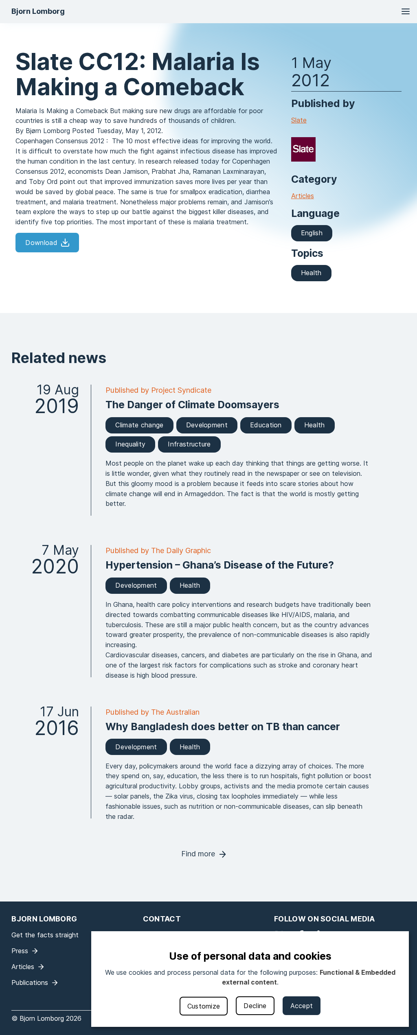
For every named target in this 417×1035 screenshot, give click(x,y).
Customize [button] (203, 1006)
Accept (301, 1006)
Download (41, 243)
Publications (29, 982)
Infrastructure (189, 444)
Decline (255, 1006)
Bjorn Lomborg (38, 11)
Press (19, 951)
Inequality (130, 444)
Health (311, 273)
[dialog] (250, 979)
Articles (302, 196)
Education (266, 425)
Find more (198, 853)
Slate (299, 120)
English (312, 233)
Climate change (139, 425)
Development (207, 425)
